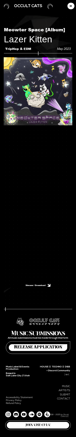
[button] (38, 425)
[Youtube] (24, 414)
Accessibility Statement (19, 397)
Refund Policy (13, 403)
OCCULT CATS (28, 6)
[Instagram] (8, 414)
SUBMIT (65, 394)
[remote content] (38, 200)
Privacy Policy (14, 400)
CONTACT (63, 399)
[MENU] (70, 6)
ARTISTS (64, 390)
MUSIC (66, 386)
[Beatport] (47, 414)
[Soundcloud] (31, 414)
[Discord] (16, 414)
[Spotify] (39, 414)
